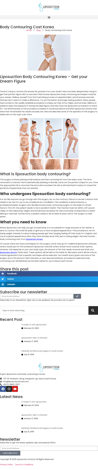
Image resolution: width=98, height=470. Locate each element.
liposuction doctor (8, 252)
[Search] (93, 310)
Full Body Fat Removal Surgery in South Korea (42, 351)
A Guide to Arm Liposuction (34, 324)
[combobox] (43, 310)
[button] (49, 17)
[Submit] (77, 296)
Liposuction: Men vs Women (34, 337)
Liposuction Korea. (34, 239)
